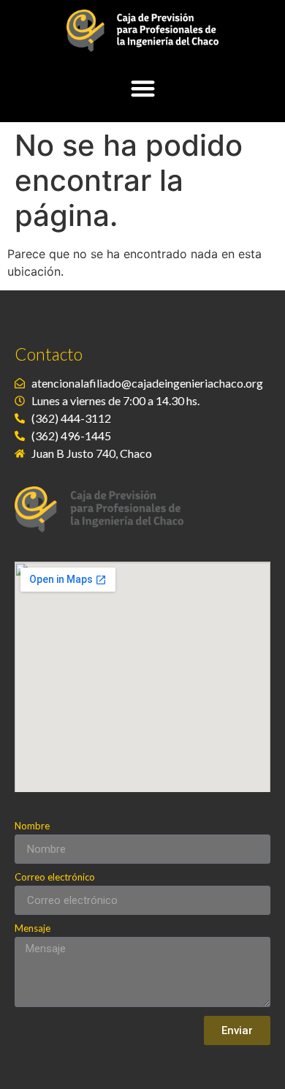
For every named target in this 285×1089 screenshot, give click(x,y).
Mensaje (32, 929)
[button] (142, 88)
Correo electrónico (55, 878)
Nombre (32, 826)
